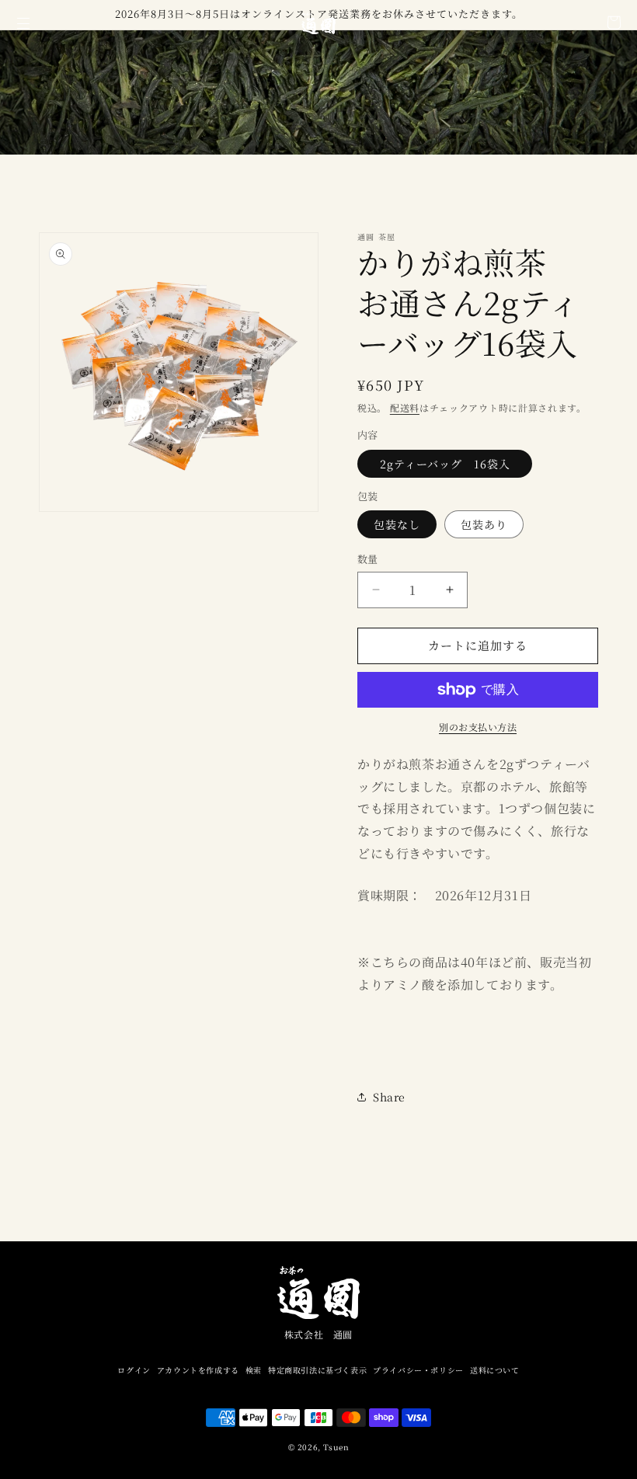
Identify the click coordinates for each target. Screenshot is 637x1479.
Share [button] (389, 1097)
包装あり (484, 524)
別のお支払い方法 (478, 726)
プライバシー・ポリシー (418, 1370)
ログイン (133, 1370)
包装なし (397, 524)
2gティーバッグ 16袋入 (451, 464)
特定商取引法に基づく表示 (317, 1370)
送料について (495, 1370)
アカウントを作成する (198, 1370)
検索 (253, 1370)
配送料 (404, 407)
